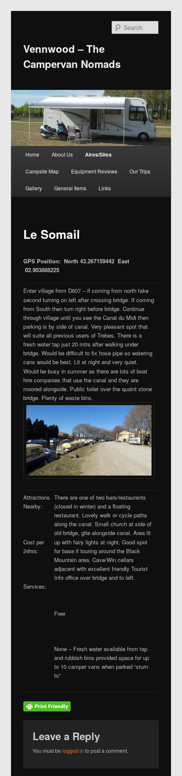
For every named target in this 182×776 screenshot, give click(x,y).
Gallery (33, 188)
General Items (70, 188)
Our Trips (140, 171)
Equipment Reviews (94, 171)
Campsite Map (42, 171)
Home (32, 154)
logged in (73, 750)
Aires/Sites (98, 154)
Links (105, 188)
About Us (62, 154)
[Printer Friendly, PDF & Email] (47, 705)
